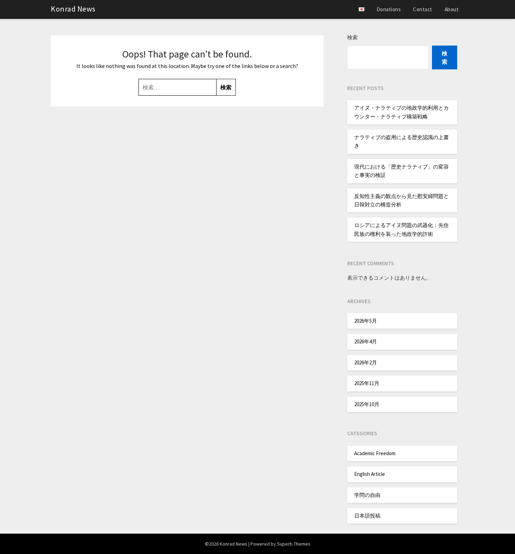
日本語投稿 (367, 515)
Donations (389, 9)
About (452, 9)
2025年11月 (366, 383)
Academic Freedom (375, 453)
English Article (369, 474)
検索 (352, 37)
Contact (422, 9)
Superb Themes (293, 544)
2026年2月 (365, 362)
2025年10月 (366, 404)
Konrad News (73, 9)
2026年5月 (365, 320)
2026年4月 (365, 341)
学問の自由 (367, 495)
